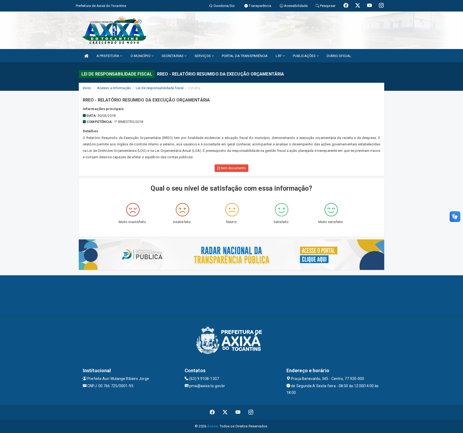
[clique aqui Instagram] (251, 412)
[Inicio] (86, 56)
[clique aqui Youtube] (238, 412)
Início (87, 88)
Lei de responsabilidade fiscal (160, 88)
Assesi (212, 426)
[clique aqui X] (225, 412)
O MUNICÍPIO (140, 56)
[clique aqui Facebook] (212, 412)
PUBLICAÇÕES (304, 56)
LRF (279, 56)
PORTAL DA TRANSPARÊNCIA (245, 56)
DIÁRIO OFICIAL (339, 56)
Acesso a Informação (114, 88)
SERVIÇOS (203, 56)
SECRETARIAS (173, 56)
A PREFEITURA (108, 56)
